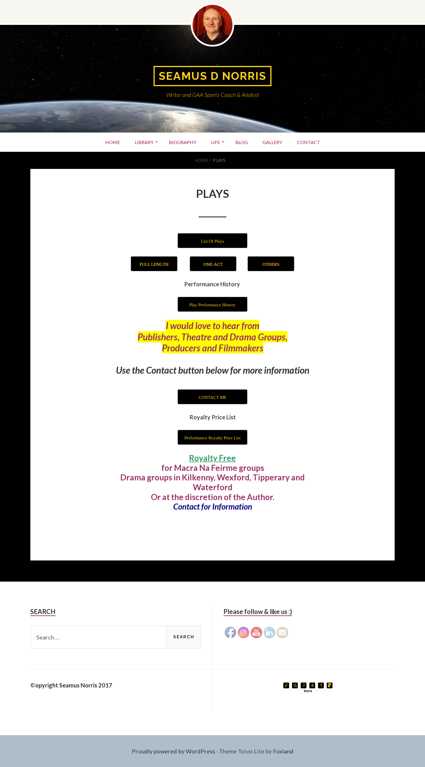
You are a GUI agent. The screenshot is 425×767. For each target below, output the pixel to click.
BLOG (241, 142)
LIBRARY (144, 142)
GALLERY (272, 142)
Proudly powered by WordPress (173, 751)
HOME (112, 142)
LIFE (215, 142)
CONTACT (308, 142)
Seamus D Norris (212, 75)
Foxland (283, 751)
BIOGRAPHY (182, 142)
